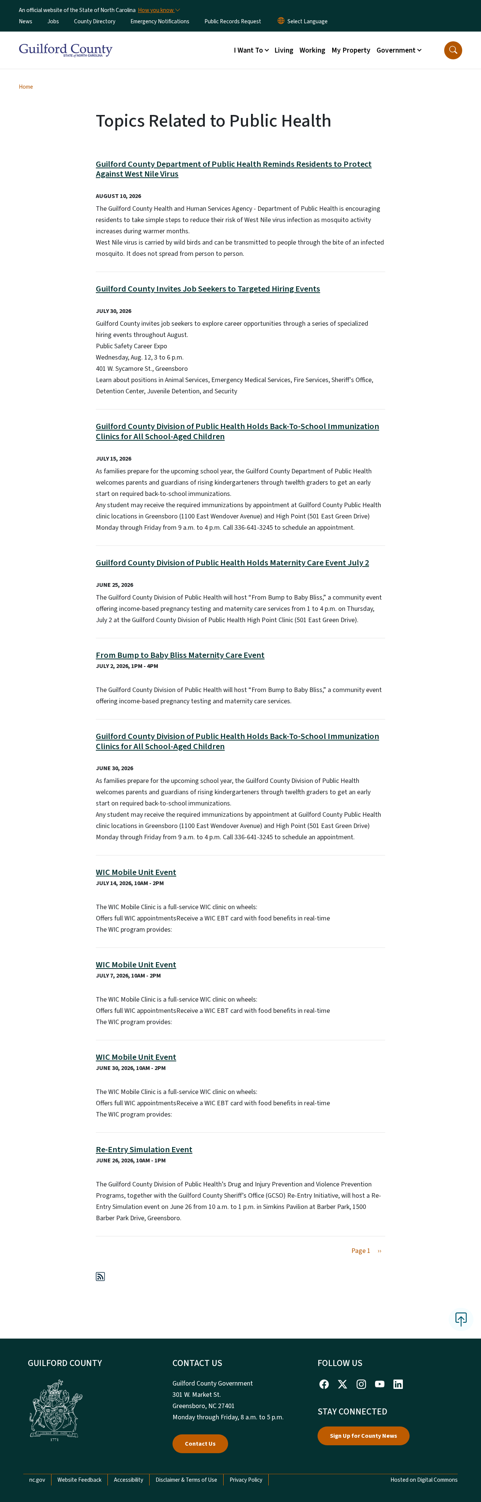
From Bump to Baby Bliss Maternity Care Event (180, 655)
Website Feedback (79, 1480)
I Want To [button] (248, 50)
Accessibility (128, 1480)
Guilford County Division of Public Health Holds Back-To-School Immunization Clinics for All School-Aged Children (237, 431)
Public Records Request (232, 21)
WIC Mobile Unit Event (136, 872)
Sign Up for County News (363, 1436)
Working (312, 50)
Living (283, 50)
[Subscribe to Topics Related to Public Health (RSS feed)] (100, 1278)
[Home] (66, 42)
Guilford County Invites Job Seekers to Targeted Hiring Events (208, 289)
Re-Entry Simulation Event (144, 1150)
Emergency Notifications (159, 21)
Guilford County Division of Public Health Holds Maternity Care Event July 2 (232, 563)
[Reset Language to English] (281, 21)
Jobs (53, 21)
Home (26, 87)
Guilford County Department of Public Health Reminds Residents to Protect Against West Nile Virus (234, 169)
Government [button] (396, 50)
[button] (453, 50)
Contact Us (200, 1444)
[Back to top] (461, 1319)
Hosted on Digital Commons (424, 1480)
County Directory (94, 21)
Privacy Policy (246, 1480)
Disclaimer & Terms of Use (186, 1480)
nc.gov (37, 1480)
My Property (351, 50)
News (25, 21)
